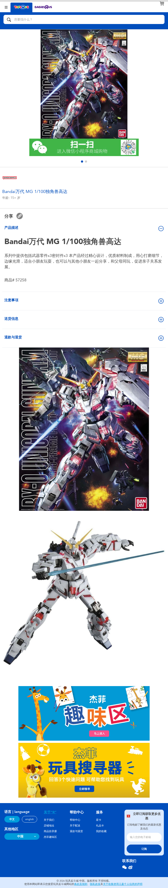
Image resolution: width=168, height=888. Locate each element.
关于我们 (49, 819)
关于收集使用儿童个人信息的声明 (122, 884)
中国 (20, 836)
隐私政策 (95, 884)
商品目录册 (50, 831)
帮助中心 (75, 819)
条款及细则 (80, 884)
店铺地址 (49, 825)
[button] (82, 161)
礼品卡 (100, 825)
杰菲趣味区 (50, 836)
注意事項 (11, 300)
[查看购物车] (161, 3)
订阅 (144, 848)
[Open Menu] (6, 7)
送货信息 (11, 319)
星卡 (98, 819)
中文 (12, 819)
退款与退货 (13, 337)
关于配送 (75, 825)
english (29, 819)
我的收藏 (101, 831)
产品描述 (11, 227)
